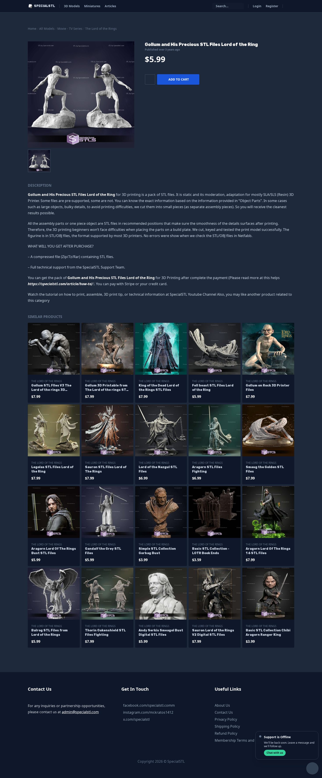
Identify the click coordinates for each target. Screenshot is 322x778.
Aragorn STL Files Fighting (207, 469)
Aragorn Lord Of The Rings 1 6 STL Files (268, 551)
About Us (222, 705)
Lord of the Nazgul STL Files (158, 469)
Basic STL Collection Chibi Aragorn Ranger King (268, 633)
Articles (110, 6)
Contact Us (224, 712)
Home (32, 28)
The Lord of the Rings (101, 28)
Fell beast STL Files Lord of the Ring (213, 388)
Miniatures (92, 6)
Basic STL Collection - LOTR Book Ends (210, 551)
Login (257, 6)
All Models (47, 28)
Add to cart (178, 79)
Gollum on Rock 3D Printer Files (268, 388)
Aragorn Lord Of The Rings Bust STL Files (53, 551)
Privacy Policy (226, 719)
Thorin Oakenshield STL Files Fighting (105, 633)
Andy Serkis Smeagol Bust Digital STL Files (161, 633)
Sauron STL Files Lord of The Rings (105, 469)
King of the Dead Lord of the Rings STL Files (159, 388)
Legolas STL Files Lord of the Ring (52, 469)
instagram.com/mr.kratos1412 (148, 712)
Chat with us (275, 753)
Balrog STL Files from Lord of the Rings (49, 633)
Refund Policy (226, 733)
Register (272, 6)
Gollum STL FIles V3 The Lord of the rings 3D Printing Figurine (51, 388)
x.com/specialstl (136, 719)
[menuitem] (39, 160)
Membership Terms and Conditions (244, 740)
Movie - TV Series (69, 28)
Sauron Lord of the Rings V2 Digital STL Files (213, 633)
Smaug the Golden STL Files (265, 469)
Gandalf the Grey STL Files (103, 551)
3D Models (72, 6)
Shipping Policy (227, 726)
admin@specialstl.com (80, 712)
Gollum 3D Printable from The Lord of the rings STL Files (106, 388)
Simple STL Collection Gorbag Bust (157, 551)
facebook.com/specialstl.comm (149, 705)
